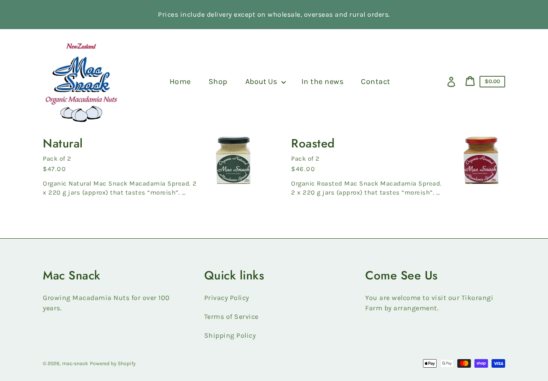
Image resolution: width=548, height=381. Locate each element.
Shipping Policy (230, 335)
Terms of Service (231, 316)
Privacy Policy (226, 298)
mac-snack (75, 363)
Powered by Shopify (113, 363)
